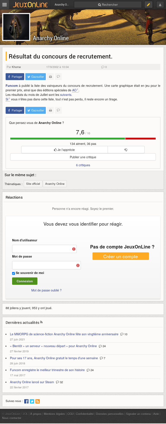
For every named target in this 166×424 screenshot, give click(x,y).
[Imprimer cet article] (50, 76)
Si (7, 99)
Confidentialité (85, 414)
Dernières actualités (22, 322)
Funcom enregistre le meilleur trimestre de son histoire (47, 370)
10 (125, 334)
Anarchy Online (51, 38)
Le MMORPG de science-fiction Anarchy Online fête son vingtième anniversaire (64, 334)
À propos (36, 414)
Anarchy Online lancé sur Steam (32, 382)
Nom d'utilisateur (24, 240)
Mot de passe (22, 256)
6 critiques (83, 165)
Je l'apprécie (66, 149)
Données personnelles (110, 414)
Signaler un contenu (138, 414)
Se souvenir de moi (30, 273)
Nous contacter (11, 418)
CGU (70, 414)
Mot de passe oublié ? (46, 290)
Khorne (16, 67)
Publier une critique (83, 157)
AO (74, 90)
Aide (156, 414)
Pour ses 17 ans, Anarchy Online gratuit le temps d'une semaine (54, 358)
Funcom (12, 85)
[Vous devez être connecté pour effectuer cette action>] (126, 149)
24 (104, 346)
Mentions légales (54, 414)
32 (61, 382)
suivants (65, 94)
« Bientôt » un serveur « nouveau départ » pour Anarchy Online (53, 346)
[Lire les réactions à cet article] (58, 76)
